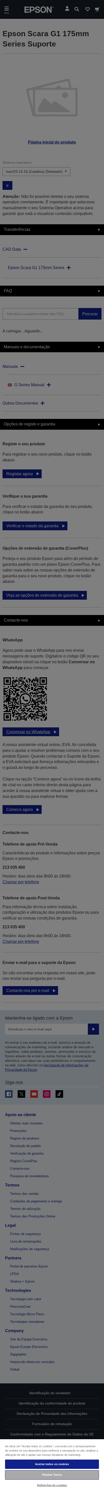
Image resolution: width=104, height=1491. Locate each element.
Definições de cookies (52, 1485)
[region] (52, 1465)
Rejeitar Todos (52, 1474)
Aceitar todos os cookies (52, 1464)
